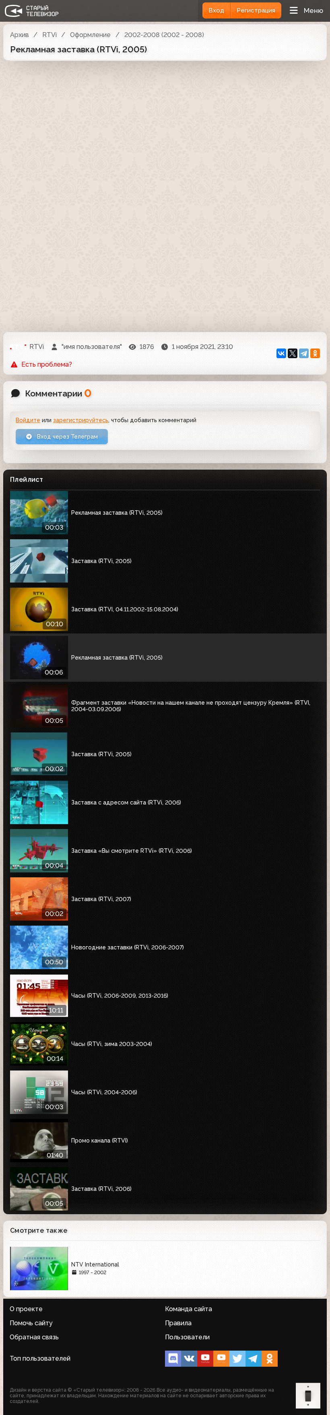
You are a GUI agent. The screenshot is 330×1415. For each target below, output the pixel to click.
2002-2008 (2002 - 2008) (164, 35)
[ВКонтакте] (281, 353)
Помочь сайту (31, 1323)
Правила (178, 1323)
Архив (19, 35)
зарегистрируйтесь (80, 420)
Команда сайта (188, 1309)
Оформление (90, 35)
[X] (292, 353)
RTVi (49, 35)
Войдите (28, 420)
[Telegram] (304, 353)
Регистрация (256, 10)
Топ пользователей (40, 1358)
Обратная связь (34, 1337)
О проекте (26, 1309)
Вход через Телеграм (66, 436)
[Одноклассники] (315, 353)
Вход (216, 10)
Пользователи (187, 1337)
